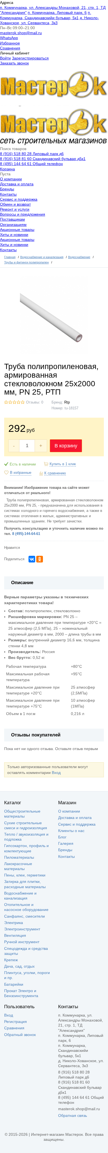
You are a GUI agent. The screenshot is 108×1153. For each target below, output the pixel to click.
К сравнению (55, 473)
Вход (56, 772)
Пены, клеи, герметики (24, 875)
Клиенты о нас (71, 830)
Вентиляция (15, 935)
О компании (11, 179)
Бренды (7, 189)
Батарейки (13, 984)
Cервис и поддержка (18, 199)
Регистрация (15, 1021)
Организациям (13, 224)
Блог (62, 837)
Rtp (67, 402)
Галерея (65, 843)
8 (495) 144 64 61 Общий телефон (31, 163)
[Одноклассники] (39, 559)
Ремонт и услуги (14, 209)
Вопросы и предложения (22, 214)
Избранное (10, 43)
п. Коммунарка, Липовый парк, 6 (57, 12)
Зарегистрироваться (30, 58)
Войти (5, 58)
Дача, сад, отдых (19, 966)
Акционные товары (17, 229)
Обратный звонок (20, 1034)
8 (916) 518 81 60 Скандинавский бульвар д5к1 (43, 158)
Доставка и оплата (17, 184)
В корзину (66, 446)
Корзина (7, 169)
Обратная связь (72, 1115)
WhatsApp (9, 38)
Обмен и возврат (15, 204)
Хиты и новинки (14, 234)
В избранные (20, 473)
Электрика (13, 922)
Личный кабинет (14, 53)
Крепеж (11, 960)
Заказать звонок (14, 63)
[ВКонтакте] (32, 559)
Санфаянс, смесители (24, 916)
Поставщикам (12, 219)
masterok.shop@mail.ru (21, 33)
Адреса (6, 2)
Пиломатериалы (19, 857)
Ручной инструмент (21, 942)
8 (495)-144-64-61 (26, 534)
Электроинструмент (22, 929)
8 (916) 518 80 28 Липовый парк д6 (32, 153)
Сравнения (10, 48)
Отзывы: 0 (34, 402)
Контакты (8, 194)
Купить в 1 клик (63, 464)
